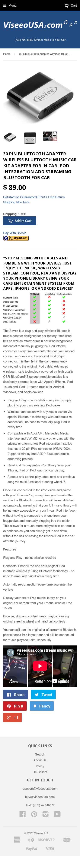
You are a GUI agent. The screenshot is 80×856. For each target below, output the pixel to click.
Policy (40, 766)
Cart (73, 5)
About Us (40, 760)
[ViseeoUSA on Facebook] (22, 815)
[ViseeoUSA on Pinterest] (34, 815)
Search (40, 754)
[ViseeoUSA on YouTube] (57, 815)
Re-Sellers (40, 772)
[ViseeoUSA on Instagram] (45, 815)
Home (6, 54)
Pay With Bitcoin (14, 233)
